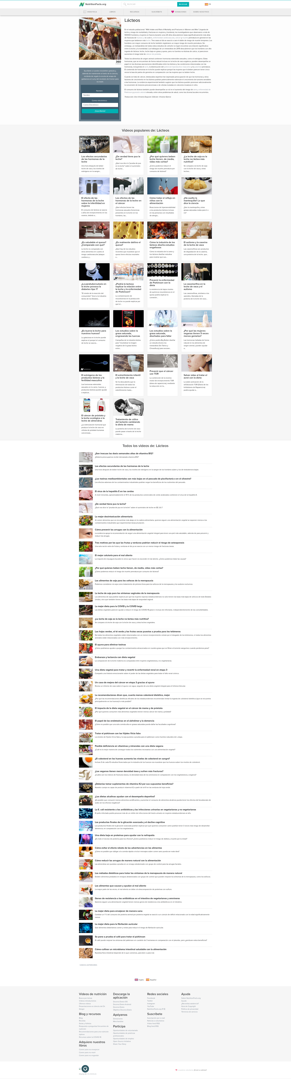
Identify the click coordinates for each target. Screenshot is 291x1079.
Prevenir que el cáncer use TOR (161, 372)
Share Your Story (119, 1044)
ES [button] (209, 4)
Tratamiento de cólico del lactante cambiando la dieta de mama (127, 422)
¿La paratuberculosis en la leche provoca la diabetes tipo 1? (93, 286)
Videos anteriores (88, 965)
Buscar (183, 4)
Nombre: (100, 90)
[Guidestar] (80, 1068)
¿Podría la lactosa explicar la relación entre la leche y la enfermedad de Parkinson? (128, 287)
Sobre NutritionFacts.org (191, 998)
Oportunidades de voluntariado (125, 1030)
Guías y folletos (85, 1023)
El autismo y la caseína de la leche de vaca (195, 243)
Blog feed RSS (153, 1026)
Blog (81, 1018)
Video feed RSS (153, 1023)
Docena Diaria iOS (120, 1001)
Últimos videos (85, 1003)
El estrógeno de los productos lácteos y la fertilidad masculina (92, 377)
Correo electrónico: (100, 100)
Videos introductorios (87, 1001)
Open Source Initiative (122, 1041)
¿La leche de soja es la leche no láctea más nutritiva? (195, 159)
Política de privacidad (189, 1009)
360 (118, 62)
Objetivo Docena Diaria (122, 1010)
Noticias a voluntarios (155, 1020)
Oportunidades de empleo (123, 1038)
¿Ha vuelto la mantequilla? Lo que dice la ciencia (194, 200)
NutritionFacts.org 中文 (156, 1009)
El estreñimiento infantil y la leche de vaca (127, 376)
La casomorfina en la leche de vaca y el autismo (194, 286)
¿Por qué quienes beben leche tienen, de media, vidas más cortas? (162, 159)
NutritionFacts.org (95, 4)
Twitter (150, 1001)
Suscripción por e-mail (156, 1018)
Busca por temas (85, 998)
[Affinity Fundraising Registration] (85, 1068)
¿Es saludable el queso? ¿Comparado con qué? (93, 243)
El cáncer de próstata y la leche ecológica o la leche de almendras (93, 418)
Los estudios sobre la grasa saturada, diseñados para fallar (161, 333)
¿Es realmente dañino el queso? (128, 243)
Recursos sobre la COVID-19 (90, 1037)
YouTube (150, 1006)
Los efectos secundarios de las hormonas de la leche (94, 159)
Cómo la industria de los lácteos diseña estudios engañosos (162, 245)
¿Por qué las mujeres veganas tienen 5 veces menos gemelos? (196, 333)
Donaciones (118, 1018)
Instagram (151, 1003)
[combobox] (149, 4)
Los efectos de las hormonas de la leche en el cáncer (128, 200)
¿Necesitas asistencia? (190, 1003)
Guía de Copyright (188, 1006)
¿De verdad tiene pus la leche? (127, 158)
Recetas (82, 1020)
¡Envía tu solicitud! (200, 1070)
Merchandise (118, 1021)
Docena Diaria (118, 1007)
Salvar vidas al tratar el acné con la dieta (195, 376)
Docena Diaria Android (122, 1004)
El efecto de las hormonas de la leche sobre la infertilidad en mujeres (93, 201)
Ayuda (183, 1001)
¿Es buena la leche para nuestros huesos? (93, 332)
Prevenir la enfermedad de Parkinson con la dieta (162, 282)
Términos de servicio (189, 1011)
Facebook (151, 998)
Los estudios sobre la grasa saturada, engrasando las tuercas (127, 333)
